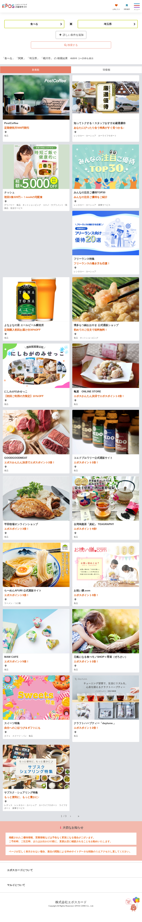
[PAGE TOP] (130, 904)
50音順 (106, 69)
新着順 (35, 69)
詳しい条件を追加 (73, 34)
